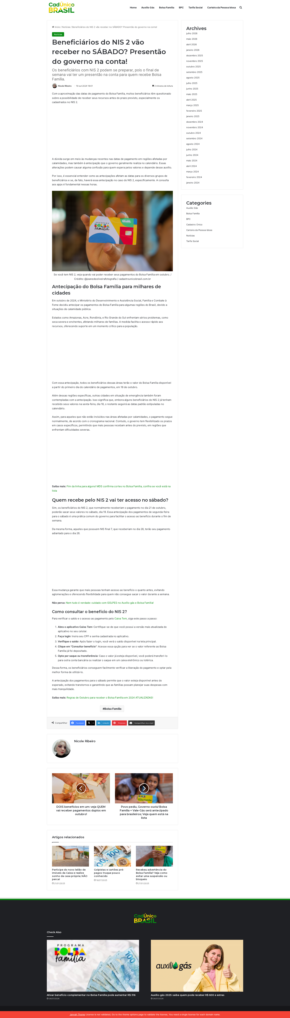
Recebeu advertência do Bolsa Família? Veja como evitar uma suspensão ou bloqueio (151, 874)
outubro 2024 (193, 133)
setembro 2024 (194, 138)
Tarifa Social (195, 7)
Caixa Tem (120, 618)
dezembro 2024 (194, 121)
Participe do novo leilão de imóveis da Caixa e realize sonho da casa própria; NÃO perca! (69, 874)
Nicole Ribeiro (64, 86)
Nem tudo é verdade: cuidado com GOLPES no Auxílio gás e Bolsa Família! (110, 602)
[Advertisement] (112, 132)
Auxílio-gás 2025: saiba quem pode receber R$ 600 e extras (187, 995)
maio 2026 (191, 39)
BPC (181, 7)
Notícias (66, 27)
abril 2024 (191, 166)
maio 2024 (191, 160)
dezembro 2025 (194, 55)
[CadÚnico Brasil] (61, 7)
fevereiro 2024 (194, 177)
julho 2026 (191, 33)
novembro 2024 (194, 127)
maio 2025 (191, 94)
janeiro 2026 (192, 50)
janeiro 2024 (192, 182)
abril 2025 (191, 99)
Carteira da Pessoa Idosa (221, 7)
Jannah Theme (77, 1014)
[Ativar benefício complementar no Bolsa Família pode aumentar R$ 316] (93, 966)
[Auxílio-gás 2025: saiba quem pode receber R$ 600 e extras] (197, 966)
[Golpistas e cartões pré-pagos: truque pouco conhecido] (112, 856)
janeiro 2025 (192, 116)
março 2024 (192, 171)
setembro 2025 (194, 72)
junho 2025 (192, 88)
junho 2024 (192, 155)
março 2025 (192, 105)
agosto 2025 (193, 77)
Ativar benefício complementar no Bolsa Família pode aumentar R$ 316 (91, 995)
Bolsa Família (166, 7)
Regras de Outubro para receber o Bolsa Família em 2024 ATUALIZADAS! (110, 697)
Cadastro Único (194, 224)
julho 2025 (191, 83)
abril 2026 (191, 44)
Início (57, 27)
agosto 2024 (193, 144)
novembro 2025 (194, 61)
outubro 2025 (193, 66)
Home (133, 7)
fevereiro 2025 (194, 110)
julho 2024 (191, 149)
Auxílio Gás (147, 7)
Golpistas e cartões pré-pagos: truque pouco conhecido (109, 873)
